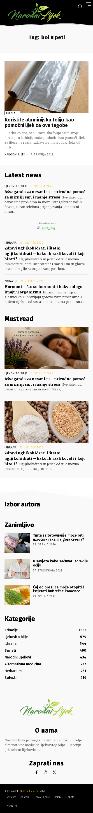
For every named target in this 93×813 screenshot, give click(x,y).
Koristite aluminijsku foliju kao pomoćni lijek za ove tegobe (39, 122)
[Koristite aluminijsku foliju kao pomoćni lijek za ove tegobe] (46, 87)
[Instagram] (45, 772)
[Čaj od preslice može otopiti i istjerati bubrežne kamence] (17, 595)
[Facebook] (36, 772)
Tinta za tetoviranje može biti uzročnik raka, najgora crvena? (58, 537)
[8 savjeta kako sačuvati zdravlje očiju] (17, 569)
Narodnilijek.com (29, 791)
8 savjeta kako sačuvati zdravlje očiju (60, 563)
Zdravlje (11, 281)
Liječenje (12, 113)
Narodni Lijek (15, 154)
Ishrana (11, 242)
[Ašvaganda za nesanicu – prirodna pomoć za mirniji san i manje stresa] (46, 348)
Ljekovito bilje (16, 186)
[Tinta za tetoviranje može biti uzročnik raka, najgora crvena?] (17, 543)
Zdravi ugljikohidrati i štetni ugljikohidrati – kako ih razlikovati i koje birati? (45, 253)
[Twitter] (54, 772)
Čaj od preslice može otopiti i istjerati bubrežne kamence (58, 589)
